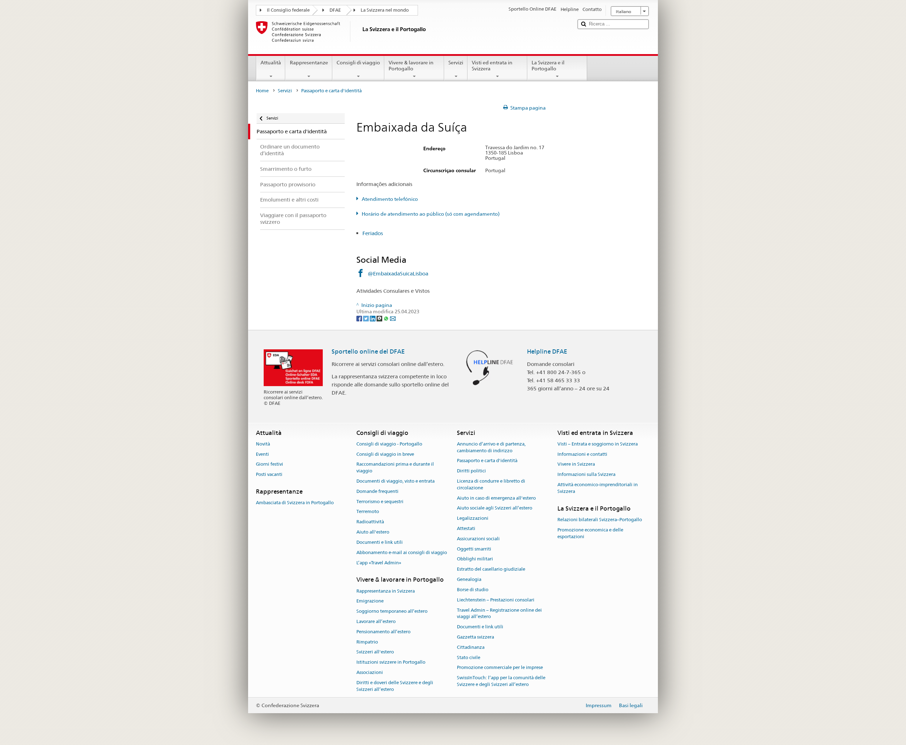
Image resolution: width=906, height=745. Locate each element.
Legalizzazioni (472, 518)
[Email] (393, 318)
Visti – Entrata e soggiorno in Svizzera (597, 444)
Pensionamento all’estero (383, 631)
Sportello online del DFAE (368, 351)
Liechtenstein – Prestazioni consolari (495, 600)
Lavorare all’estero (376, 621)
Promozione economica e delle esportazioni (590, 533)
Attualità (270, 62)
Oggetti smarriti (474, 549)
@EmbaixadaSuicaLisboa (398, 273)
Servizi (455, 62)
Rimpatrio (367, 642)
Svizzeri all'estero (375, 652)
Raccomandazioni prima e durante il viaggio (395, 468)
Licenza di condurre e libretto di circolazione (491, 484)
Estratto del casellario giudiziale (491, 569)
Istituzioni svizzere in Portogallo (390, 662)
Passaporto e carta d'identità (487, 461)
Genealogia (469, 579)
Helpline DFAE (547, 351)
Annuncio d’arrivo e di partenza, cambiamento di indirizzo (491, 447)
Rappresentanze (309, 62)
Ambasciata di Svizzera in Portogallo (295, 503)
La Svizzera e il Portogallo (548, 65)
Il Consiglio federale (288, 10)
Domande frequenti (377, 491)
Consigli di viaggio (358, 62)
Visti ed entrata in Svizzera (492, 65)
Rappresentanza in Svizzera (385, 591)
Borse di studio (472, 589)
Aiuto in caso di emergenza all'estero (496, 498)
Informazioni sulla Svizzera (586, 474)
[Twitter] (366, 318)
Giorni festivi (269, 464)
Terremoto (367, 511)
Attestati (466, 528)
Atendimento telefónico (390, 199)
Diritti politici (471, 470)
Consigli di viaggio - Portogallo (389, 444)
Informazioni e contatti (582, 454)
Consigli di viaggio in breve (385, 454)
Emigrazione (370, 601)
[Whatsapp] (386, 318)
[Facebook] (359, 318)
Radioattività (370, 522)
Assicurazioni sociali (478, 538)
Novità (263, 444)
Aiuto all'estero (372, 532)
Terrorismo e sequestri (379, 501)
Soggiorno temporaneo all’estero (392, 611)
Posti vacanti (269, 474)
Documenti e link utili (379, 542)
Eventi (262, 454)
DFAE (335, 10)
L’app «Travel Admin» (378, 562)
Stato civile (468, 657)
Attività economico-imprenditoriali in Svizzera (597, 488)
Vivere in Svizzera (576, 464)
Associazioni (369, 672)
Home (262, 90)
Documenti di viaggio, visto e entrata (395, 481)
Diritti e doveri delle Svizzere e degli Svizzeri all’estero (394, 686)
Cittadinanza (470, 647)
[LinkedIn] (373, 318)
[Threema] (380, 318)
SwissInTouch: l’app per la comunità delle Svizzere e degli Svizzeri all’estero (501, 681)
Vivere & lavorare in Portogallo (411, 65)
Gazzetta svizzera (475, 637)
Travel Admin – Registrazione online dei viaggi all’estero (499, 613)
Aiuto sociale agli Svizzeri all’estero (494, 508)
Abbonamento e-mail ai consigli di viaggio (401, 552)
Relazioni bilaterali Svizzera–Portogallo (599, 519)
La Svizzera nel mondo (385, 10)
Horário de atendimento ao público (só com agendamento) (431, 214)
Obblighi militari (475, 559)
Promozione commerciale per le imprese (500, 667)
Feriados (372, 233)
